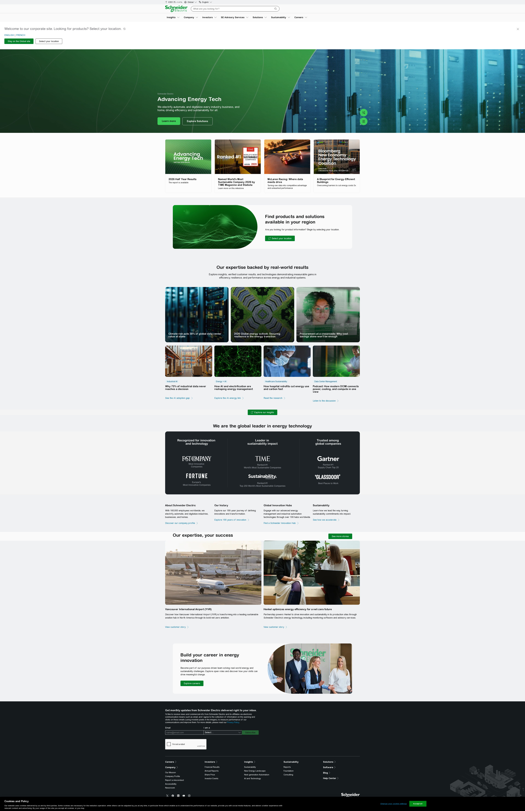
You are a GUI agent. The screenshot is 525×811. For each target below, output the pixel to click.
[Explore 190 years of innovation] (232, 520)
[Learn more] (169, 121)
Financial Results (212, 767)
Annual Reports (212, 771)
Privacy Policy (233, 722)
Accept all (417, 804)
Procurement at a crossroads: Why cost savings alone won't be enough (324, 335)
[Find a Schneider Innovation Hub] (281, 523)
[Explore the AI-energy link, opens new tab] (229, 398)
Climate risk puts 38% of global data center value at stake (194, 335)
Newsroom (170, 788)
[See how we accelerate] (326, 520)
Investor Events (211, 778)
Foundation (289, 771)
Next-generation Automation (256, 775)
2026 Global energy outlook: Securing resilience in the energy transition (257, 335)
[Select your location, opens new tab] (280, 238)
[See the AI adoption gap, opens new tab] (179, 398)
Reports (287, 767)
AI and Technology (252, 778)
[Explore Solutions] (197, 121)
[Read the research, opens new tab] (275, 398)
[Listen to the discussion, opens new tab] (326, 401)
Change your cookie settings (393, 804)
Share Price (210, 775)
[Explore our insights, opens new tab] (262, 412)
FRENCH (20, 35)
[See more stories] (340, 536)
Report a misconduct (174, 780)
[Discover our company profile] (181, 523)
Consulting (288, 775)
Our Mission (170, 772)
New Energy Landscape (255, 771)
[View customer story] (177, 627)
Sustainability (250, 767)
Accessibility (170, 784)
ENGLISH (9, 35)
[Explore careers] (191, 683)
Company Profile (172, 776)
